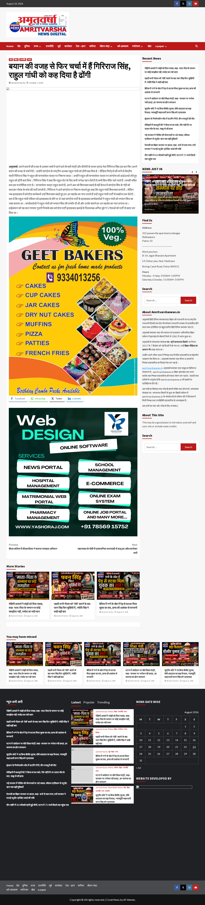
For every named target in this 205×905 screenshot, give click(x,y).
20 (167, 746)
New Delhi (184, 655)
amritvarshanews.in (152, 368)
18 (149, 746)
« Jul (138, 767)
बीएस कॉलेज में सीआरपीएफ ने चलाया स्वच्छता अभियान (33, 546)
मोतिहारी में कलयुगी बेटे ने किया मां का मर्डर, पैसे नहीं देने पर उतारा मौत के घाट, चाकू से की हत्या (168, 126)
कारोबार (68, 46)
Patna (26, 592)
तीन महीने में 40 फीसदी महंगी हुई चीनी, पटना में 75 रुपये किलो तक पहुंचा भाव (170, 157)
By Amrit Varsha (18, 83)
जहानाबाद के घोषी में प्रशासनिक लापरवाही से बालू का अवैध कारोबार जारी (107, 548)
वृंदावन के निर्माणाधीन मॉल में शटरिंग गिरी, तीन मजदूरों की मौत (169, 118)
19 (158, 746)
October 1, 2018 (36, 83)
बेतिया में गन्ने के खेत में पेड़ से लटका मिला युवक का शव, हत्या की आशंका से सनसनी (118, 605)
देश (18, 46)
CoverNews (112, 899)
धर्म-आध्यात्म (122, 46)
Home (9, 46)
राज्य (36, 46)
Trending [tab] (103, 702)
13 (167, 739)
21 (176, 746)
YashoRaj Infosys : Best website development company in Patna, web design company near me (67, 405)
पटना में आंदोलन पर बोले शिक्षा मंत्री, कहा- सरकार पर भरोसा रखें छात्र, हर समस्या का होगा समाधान (169, 100)
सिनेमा (62, 596)
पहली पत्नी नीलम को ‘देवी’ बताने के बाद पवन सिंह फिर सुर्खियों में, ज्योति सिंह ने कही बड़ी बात (72, 607)
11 (149, 739)
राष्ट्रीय (173, 662)
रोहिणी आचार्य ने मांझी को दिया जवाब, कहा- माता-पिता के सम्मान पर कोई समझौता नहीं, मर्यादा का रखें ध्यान (26, 607)
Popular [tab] (89, 702)
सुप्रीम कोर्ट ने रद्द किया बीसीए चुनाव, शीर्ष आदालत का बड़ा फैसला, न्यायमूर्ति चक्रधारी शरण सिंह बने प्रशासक (168, 110)
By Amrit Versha (17, 616)
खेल (149, 46)
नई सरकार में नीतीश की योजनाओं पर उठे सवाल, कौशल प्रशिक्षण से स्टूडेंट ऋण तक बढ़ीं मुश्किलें (167, 136)
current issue (16, 592)
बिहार (16, 59)
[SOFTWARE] (73, 471)
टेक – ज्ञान (80, 46)
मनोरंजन (136, 46)
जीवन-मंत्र (105, 46)
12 (158, 739)
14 (176, 739)
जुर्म (59, 46)
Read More (156, 209)
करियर (92, 46)
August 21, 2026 (31, 616)
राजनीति (49, 46)
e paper (159, 46)
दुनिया (27, 46)
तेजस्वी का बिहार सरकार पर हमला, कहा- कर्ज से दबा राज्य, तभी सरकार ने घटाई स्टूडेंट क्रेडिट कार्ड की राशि (170, 147)
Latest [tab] (76, 702)
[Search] (197, 46)
